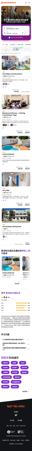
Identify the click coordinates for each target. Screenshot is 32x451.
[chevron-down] (12, 298)
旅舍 (4, 72)
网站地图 (12, 443)
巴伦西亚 (5, 367)
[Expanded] (3, 44)
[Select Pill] (25, 2)
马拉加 (22, 363)
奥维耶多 (24, 372)
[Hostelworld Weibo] (16, 415)
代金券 (22, 440)
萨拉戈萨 (15, 372)
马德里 (14, 363)
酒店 (14, 425)
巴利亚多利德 (6, 377)
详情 (19, 53)
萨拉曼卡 (15, 367)
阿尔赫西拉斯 (16, 382)
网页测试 (27, 440)
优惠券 (18, 440)
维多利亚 (17, 377)
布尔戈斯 (5, 382)
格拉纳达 (15, 386)
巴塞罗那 (5, 363)
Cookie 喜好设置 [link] (19, 443)
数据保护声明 (6, 440)
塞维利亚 (5, 386)
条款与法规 (12, 440)
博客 (8, 425)
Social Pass (22, 425)
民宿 (17, 425)
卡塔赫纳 (5, 372)
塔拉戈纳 (24, 367)
